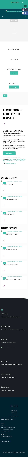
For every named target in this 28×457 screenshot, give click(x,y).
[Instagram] (5, 3)
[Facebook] (2, 3)
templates (8, 163)
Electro (10, 159)
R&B (12, 160)
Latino (21, 159)
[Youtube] (2, 5)
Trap (4, 162)
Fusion (14, 159)
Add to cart (9, 153)
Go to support (14, 87)
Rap (15, 160)
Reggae (17, 160)
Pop (10, 160)
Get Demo (14, 73)
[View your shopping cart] (26, 17)
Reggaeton (22, 160)
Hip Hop (18, 159)
